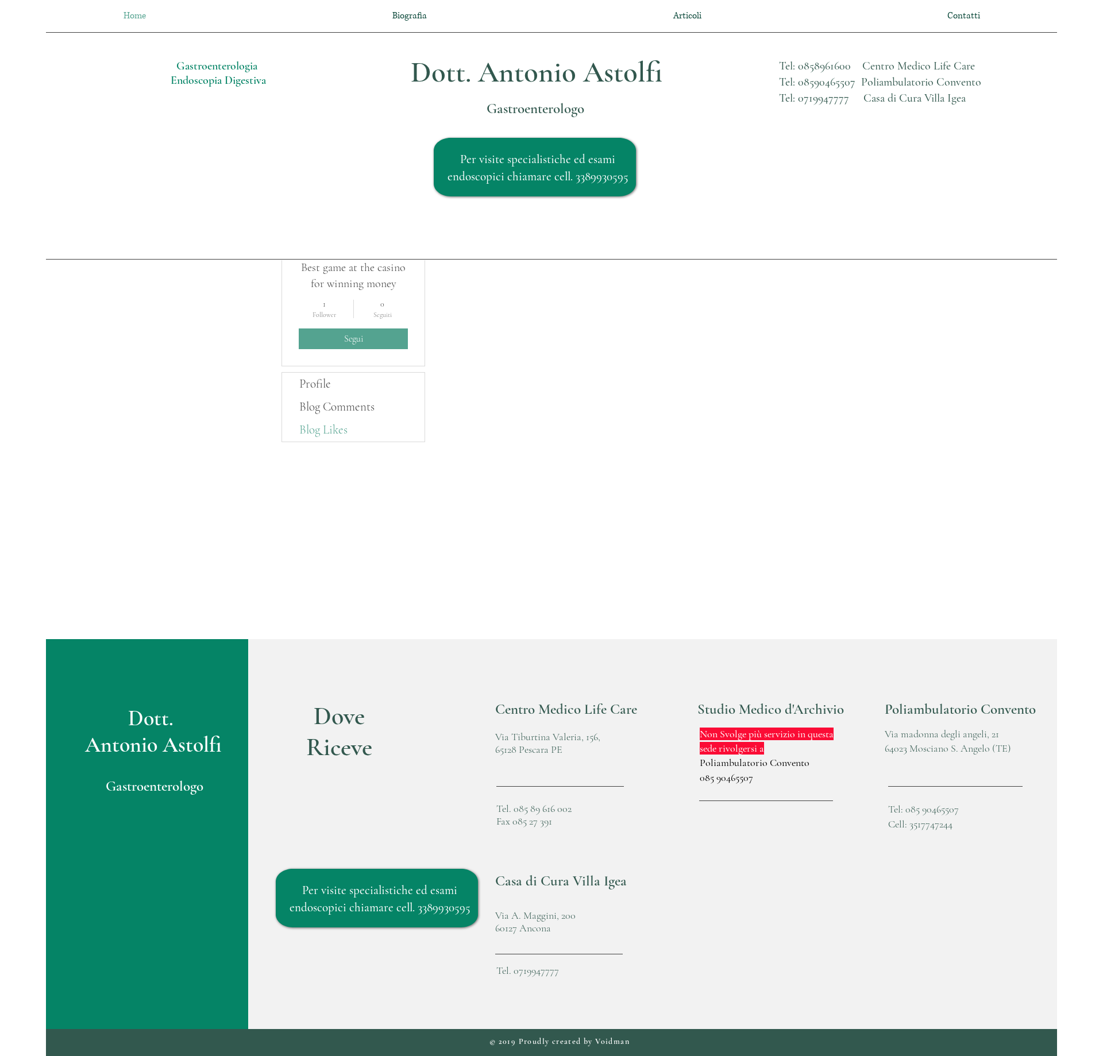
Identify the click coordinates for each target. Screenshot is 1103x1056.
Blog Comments (337, 407)
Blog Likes (323, 430)
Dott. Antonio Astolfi (536, 72)
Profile (315, 384)
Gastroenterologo (535, 108)
